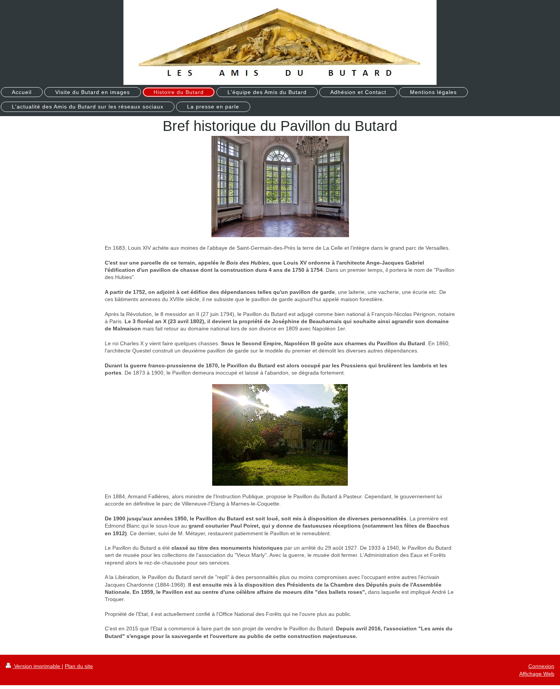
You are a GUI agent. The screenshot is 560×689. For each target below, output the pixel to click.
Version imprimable (37, 666)
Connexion (541, 666)
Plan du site (79, 666)
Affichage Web (536, 674)
